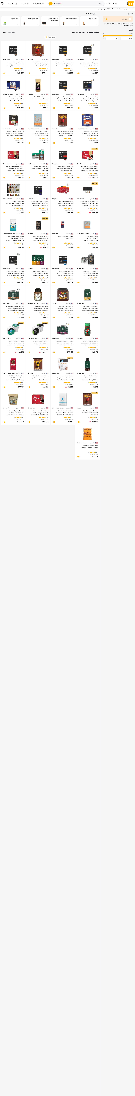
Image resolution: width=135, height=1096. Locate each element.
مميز (4, 32)
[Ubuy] (130, 3)
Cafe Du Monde (82, 443)
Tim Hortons (81, 164)
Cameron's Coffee (9, 234)
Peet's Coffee (7, 129)
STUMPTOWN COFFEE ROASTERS (34, 129)
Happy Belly (7, 338)
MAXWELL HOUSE (8, 94)
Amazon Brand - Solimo (34, 338)
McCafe (30, 59)
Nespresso (80, 59)
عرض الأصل (51, 37)
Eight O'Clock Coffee (9, 373)
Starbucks (31, 164)
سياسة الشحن (127, 26)
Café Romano (7, 199)
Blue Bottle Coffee (58, 408)
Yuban (54, 303)
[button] (38, 3)
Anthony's (6, 408)
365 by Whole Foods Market (34, 303)
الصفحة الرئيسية (128, 9)
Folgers (54, 199)
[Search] (50, 3)
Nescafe (30, 94)
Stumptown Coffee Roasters (83, 234)
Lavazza (55, 234)
